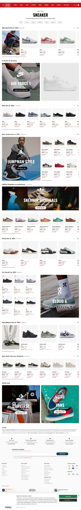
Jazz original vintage (5, 373)
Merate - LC (23, 473)
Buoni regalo (46, 475)
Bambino (40, 22)
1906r (22, 345)
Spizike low (56, 150)
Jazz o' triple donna (55, 373)
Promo (59, 22)
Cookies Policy (46, 481)
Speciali (53, 22)
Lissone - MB (23, 469)
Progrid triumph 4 (43, 373)
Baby (47, 22)
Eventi (3, 469)
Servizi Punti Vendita (24, 479)
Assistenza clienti (70, 1)
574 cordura (60, 345)
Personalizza (67, 500)
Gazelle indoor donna (56, 227)
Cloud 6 (15, 288)
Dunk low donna (43, 51)
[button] (77, 28)
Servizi (3, 468)
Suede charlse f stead (25, 261)
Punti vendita (78, 1)
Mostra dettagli (20, 507)
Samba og (16, 227)
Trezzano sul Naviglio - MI (25, 466)
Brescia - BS (23, 472)
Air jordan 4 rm (69, 173)
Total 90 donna (42, 122)
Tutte (21, 22)
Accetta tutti (68, 496)
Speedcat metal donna (62, 261)
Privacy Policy (46, 480)
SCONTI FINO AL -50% (21, 168)
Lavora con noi (4, 475)
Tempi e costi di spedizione (49, 469)
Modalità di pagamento (48, 468)
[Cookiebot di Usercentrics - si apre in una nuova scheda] (8, 507)
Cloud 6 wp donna (29, 288)
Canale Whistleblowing (48, 483)
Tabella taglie (46, 473)
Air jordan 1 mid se (69, 150)
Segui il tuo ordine (47, 472)
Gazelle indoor (42, 227)
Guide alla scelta (47, 466)
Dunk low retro (23, 51)
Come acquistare (47, 465)
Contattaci (4, 473)
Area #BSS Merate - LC (25, 476)
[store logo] (7, 5)
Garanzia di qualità (47, 479)
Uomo (27, 22)
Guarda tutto (22, 27)
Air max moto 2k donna (31, 122)
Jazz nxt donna (30, 373)
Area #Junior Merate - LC (25, 475)
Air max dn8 (67, 122)
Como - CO (23, 465)
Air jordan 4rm (56, 173)
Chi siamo (4, 465)
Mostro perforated (43, 261)
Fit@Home (4, 472)
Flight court (44, 150)
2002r (41, 345)
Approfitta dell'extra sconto (21, 90)
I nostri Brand (4, 466)
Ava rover (4, 122)
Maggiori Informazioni (28, 457)
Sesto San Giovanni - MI (25, 468)
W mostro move (4, 261)
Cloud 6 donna (4, 288)
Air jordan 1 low (45, 173)
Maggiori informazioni (11, 443)
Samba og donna (5, 227)
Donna (33, 22)
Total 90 (53, 122)
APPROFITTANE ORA (40, 208)
